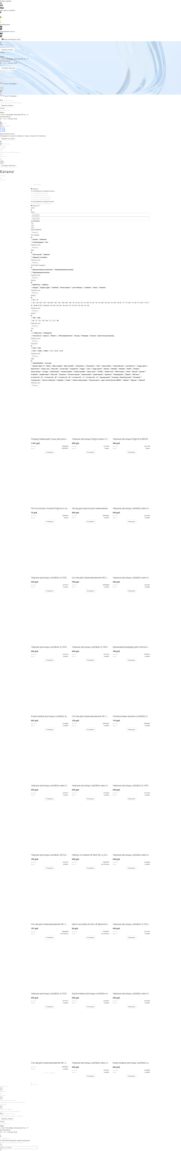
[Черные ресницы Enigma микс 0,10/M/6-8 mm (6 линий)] (90, 413)
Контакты (3, 81)
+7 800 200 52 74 (9, 45)
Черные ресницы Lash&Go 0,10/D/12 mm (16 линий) (58, 577)
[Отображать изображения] (1, 27)
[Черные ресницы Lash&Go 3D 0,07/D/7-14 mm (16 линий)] (49, 829)
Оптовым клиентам (8, 68)
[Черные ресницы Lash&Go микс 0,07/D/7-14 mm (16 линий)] (131, 967)
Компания (3, 1086)
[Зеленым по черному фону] (0, 22)
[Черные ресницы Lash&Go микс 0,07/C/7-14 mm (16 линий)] (90, 1037)
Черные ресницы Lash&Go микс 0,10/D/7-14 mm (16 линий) (144, 508)
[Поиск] (2, 88)
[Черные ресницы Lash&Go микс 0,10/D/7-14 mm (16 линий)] (131, 482)
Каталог (3, 73)
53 (37, 1084)
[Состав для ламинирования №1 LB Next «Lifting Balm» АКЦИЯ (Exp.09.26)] (49, 898)
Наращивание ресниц (8, 1100)
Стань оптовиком (6, 1109)
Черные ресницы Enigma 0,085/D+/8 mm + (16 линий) (141, 438)
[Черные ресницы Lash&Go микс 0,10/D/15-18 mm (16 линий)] (131, 829)
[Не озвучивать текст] (1, 37)
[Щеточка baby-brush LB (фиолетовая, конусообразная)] (90, 898)
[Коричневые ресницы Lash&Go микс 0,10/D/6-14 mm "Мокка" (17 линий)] (131, 1037)
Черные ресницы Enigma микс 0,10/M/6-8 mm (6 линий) (101, 438)
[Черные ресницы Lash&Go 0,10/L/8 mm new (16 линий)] (131, 898)
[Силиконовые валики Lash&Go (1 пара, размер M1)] (131, 690)
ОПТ (1, 75)
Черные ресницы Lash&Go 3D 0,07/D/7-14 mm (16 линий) (61, 854)
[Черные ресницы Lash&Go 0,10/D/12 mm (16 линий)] (49, 551)
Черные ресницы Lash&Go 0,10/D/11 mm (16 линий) (58, 646)
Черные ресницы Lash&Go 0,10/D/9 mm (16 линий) (58, 993)
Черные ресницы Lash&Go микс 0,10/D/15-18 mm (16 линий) (145, 854)
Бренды (3, 71)
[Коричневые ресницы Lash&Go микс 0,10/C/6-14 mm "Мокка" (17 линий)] (49, 690)
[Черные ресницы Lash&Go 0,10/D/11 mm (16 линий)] (49, 621)
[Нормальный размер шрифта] (1, 5)
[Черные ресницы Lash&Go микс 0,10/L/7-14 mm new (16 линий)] (49, 759)
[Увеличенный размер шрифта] (2, 8)
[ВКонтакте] (1, 86)
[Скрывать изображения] (1, 29)
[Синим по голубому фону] (0, 18)
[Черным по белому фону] (0, 13)
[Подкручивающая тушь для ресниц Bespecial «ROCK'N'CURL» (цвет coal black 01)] (49, 413)
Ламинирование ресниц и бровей (12, 1102)
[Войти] (1, 91)
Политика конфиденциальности (11, 1143)
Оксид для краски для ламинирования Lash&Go (97, 508)
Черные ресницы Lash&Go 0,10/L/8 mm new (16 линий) (142, 924)
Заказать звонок (7, 50)
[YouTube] (9, 86)
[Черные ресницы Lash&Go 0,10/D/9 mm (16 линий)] (49, 967)
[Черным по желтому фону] (0, 20)
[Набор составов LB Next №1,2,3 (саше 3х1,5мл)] (90, 829)
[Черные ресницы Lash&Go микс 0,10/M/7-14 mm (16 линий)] (90, 759)
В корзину (49, 452)
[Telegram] (5, 86)
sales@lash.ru (5, 55)
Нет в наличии (49, 1073)
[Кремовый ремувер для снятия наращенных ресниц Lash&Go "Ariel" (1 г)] (131, 621)
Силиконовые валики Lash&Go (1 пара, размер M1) (140, 716)
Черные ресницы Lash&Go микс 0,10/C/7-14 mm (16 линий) (144, 577)
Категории (37, 184)
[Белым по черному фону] (0, 15)
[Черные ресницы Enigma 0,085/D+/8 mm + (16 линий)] (131, 413)
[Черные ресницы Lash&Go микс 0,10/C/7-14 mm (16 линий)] (131, 551)
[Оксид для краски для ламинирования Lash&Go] (90, 482)
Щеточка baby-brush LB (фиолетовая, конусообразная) (101, 924)
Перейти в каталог (8, 139)
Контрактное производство (10, 77)
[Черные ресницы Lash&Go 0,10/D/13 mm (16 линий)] (131, 759)
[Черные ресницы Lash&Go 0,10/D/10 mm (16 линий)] (90, 621)
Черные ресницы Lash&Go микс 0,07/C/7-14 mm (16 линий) (103, 1062)
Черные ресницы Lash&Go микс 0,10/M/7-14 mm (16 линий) (103, 785)
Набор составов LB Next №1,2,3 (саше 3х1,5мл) (96, 854)
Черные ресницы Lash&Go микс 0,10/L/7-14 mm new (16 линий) (64, 785)
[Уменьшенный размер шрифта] (1, 3)
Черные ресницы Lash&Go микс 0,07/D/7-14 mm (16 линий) (144, 993)
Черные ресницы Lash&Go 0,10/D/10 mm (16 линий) (99, 646)
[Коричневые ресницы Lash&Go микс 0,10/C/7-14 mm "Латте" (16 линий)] (90, 967)
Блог (1, 79)
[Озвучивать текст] (1, 34)
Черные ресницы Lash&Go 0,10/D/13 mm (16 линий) (140, 785)
